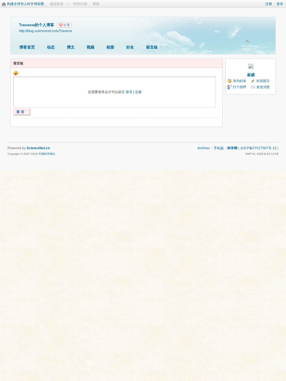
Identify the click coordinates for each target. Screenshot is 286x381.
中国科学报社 (47, 153)
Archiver (203, 148)
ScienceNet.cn (38, 148)
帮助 (96, 4)
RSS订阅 (80, 4)
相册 (110, 47)
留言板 (152, 47)
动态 (51, 47)
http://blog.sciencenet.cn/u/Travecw (45, 31)
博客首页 (27, 47)
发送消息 (263, 87)
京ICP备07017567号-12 (258, 148)
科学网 (232, 148)
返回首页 (56, 4)
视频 (90, 47)
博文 (71, 47)
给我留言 (263, 81)
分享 (66, 25)
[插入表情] (16, 73)
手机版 (219, 148)
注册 (268, 4)
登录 (280, 4)
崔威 (251, 75)
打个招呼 (239, 87)
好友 (130, 47)
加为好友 (239, 81)
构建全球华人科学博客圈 (25, 4)
